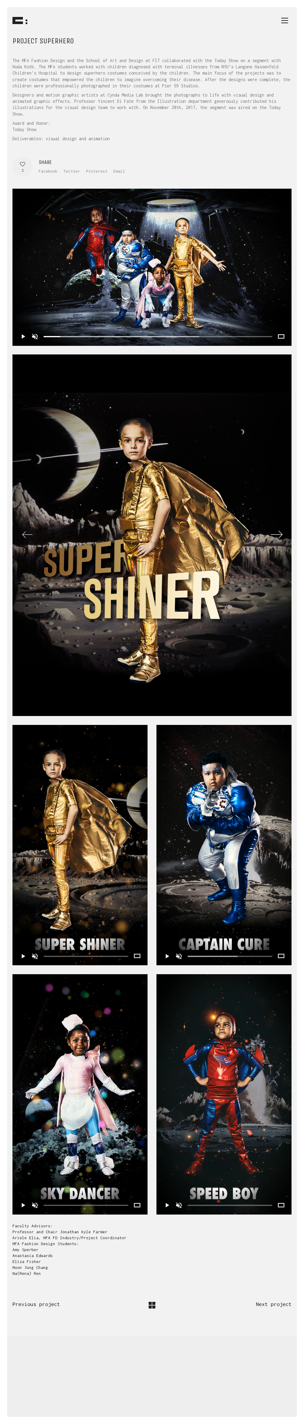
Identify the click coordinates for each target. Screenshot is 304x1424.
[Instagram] (144, 1384)
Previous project (36, 1304)
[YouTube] (159, 1384)
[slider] (158, 336)
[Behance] (174, 1384)
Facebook (48, 171)
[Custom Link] (188, 1384)
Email (119, 171)
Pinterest (96, 171)
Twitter (72, 171)
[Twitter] (129, 1384)
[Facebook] (114, 1384)
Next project (274, 1304)
